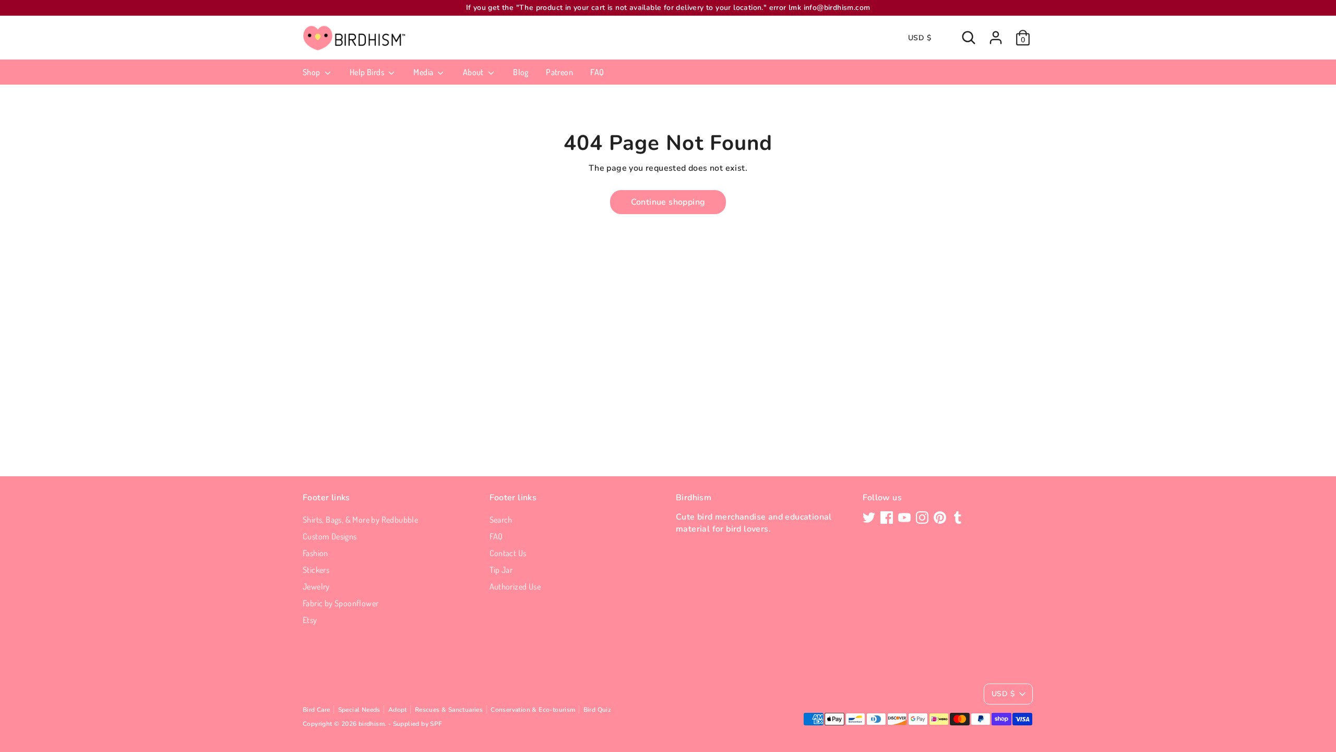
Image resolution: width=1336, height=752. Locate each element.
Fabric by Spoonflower (340, 603)
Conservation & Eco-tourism (533, 710)
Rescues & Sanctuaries (449, 710)
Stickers (316, 570)
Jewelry (316, 586)
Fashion (315, 553)
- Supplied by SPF (415, 724)
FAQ (597, 72)
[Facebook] (886, 517)
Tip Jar (501, 570)
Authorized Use (515, 586)
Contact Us (508, 553)
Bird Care (316, 710)
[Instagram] (922, 517)
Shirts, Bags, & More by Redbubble (360, 519)
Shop (312, 72)
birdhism (372, 724)
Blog (521, 72)
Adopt (397, 710)
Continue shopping (668, 202)
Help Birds (368, 72)
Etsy (310, 620)
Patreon (559, 72)
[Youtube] (904, 517)
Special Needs (359, 710)
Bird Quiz (597, 710)
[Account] (995, 37)
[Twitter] (869, 517)
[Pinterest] (940, 517)
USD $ (919, 38)
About (474, 72)
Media (424, 72)
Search (501, 519)
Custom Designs (330, 536)
